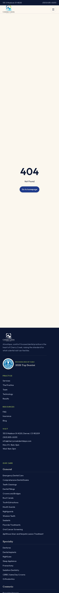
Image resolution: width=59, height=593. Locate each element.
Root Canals (8, 498)
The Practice (8, 385)
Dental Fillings (9, 489)
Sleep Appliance (9, 561)
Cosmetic (8, 586)
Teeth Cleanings (10, 484)
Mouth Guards (9, 507)
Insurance (7, 416)
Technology (8, 394)
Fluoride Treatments (11, 525)
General (7, 469)
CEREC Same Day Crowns (14, 574)
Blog (5, 420)
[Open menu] (53, 9)
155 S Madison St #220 (12, 3)
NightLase (7, 556)
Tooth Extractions (10, 502)
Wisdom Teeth (9, 516)
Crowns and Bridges (12, 493)
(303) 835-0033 (49, 3)
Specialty (8, 541)
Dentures (7, 548)
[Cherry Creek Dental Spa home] (9, 9)
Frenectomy (8, 565)
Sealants (6, 520)
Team (5, 389)
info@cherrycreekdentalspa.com (17, 441)
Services (6, 381)
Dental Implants (9, 552)
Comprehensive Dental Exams (16, 480)
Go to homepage (29, 189)
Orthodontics (9, 579)
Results (6, 398)
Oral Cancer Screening (13, 529)
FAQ (4, 412)
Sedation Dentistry (11, 570)
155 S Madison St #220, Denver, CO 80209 (21, 433)
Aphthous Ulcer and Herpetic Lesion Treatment (23, 534)
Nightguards (8, 511)
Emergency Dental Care (13, 475)
